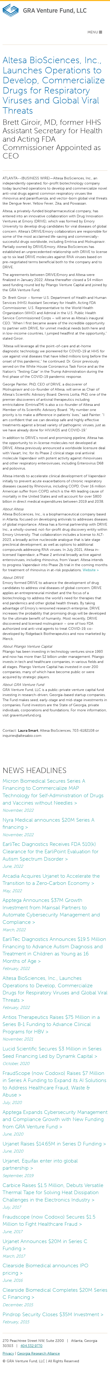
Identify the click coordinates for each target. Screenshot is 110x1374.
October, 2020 (16, 1063)
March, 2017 (14, 1256)
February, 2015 (16, 1321)
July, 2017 (12, 1207)
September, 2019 (18, 1175)
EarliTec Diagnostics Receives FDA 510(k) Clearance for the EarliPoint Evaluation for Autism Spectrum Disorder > (50, 851)
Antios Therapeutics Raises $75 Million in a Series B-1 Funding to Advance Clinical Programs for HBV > (51, 1024)
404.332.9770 (31, 1346)
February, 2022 (16, 968)
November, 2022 (18, 810)
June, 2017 (12, 1231)
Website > (91, 570)
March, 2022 (14, 929)
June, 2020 (13, 1134)
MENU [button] (95, 33)
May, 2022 (12, 890)
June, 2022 (13, 866)
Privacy (8, 1353)
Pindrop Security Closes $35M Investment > (53, 1314)
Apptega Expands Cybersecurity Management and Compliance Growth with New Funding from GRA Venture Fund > (55, 1119)
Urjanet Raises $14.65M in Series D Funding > (54, 1144)
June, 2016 (13, 1280)
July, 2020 (12, 1102)
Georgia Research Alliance (38, 1353)
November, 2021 (18, 1039)
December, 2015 (18, 1304)
